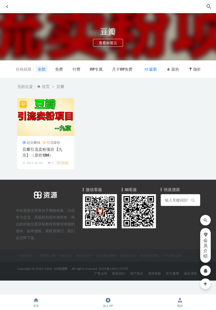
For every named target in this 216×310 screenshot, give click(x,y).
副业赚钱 (33, 142)
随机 (197, 69)
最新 (152, 69)
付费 (76, 69)
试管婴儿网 (48, 255)
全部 (42, 69)
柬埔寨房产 (84, 255)
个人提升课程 (172, 255)
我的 (180, 305)
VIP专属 (96, 69)
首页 (46, 87)
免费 (59, 69)
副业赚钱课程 (106, 255)
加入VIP (108, 305)
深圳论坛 (66, 255)
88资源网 (60, 268)
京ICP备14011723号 (113, 268)
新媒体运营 (128, 255)
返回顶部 (190, 273)
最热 (174, 69)
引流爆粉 (53, 142)
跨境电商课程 (149, 255)
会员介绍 (205, 248)
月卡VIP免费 (122, 69)
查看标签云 (108, 42)
